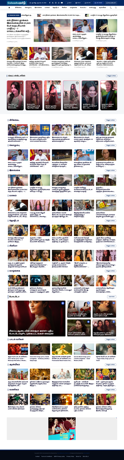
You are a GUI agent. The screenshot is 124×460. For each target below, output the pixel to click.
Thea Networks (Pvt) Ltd (63, 453)
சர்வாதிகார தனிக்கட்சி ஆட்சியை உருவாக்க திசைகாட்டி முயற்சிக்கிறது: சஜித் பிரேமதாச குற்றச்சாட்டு (82, 166)
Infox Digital (86, 453)
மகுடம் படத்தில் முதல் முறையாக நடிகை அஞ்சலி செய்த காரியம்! (17, 265)
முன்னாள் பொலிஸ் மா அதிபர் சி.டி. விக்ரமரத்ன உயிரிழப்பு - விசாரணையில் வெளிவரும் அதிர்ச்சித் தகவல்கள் (105, 167)
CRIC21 (79, 3)
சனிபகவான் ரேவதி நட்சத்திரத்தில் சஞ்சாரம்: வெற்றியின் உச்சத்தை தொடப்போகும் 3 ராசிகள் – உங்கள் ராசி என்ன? (84, 242)
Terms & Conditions (46, 456)
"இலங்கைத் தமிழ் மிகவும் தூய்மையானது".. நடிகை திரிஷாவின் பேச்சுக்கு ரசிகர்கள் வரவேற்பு (106, 267)
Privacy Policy (70, 456)
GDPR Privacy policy (59, 456)
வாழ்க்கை (73, 8)
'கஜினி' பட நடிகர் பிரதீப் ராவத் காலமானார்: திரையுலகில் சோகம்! (61, 265)
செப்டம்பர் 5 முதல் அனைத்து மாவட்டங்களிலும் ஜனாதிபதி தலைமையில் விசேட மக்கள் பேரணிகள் (83, 38)
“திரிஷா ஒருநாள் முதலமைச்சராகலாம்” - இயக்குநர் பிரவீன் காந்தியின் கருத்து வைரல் (39, 267)
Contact (37, 456)
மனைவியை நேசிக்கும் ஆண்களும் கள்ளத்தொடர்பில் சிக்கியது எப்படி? (105, 291)
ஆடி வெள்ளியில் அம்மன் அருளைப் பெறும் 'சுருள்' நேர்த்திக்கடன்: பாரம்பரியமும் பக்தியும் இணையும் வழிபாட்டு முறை (18, 386)
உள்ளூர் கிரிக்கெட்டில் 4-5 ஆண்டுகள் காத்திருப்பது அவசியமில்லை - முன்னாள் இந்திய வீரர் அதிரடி (18, 141)
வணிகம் (14, 389)
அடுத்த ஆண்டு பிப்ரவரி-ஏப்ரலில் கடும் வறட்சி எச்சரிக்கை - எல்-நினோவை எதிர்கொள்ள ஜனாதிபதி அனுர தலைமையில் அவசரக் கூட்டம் (39, 66)
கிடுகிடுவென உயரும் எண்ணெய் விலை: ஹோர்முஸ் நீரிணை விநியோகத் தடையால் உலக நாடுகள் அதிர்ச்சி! (61, 411)
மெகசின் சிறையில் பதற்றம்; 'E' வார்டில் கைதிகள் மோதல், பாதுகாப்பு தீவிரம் (59, 165)
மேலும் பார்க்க (111, 76)
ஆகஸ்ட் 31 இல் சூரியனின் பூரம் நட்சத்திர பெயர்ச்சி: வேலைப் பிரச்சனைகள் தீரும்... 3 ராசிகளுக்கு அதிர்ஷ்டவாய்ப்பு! (106, 65)
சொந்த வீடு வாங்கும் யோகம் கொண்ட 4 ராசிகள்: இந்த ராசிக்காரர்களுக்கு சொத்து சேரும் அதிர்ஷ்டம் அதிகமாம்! (17, 64)
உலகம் (47, 8)
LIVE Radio (99, 3)
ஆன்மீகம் (102, 8)
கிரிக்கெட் (18, 8)
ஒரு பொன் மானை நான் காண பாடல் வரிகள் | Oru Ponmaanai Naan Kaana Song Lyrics (61, 359)
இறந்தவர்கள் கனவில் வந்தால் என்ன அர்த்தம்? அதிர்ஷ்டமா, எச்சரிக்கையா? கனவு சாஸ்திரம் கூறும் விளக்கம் (62, 385)
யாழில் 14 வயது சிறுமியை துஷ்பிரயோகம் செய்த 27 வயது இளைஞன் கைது (106, 36)
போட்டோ (83, 8)
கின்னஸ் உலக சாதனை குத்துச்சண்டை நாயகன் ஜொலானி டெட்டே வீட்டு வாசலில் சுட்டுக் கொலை (82, 64)
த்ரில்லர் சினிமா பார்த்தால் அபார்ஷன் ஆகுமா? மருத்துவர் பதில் (39, 290)
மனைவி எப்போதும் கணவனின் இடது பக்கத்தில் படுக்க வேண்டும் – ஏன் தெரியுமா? (81, 292)
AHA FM (88, 3)
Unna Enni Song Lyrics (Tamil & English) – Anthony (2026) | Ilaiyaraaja (39, 359)
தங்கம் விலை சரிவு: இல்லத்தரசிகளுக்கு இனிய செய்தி (104, 409)
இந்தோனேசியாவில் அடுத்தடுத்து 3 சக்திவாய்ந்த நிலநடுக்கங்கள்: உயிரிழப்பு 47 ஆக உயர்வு (83, 216)
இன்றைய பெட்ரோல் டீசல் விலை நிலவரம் (16, 408)
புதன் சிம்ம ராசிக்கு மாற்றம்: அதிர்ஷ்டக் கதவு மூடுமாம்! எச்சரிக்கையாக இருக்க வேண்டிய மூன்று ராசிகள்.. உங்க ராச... (106, 242)
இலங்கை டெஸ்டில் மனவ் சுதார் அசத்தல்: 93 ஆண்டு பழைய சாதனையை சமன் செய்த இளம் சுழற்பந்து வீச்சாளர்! (84, 141)
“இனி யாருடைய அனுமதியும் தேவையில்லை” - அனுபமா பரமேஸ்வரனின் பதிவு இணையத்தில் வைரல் (83, 268)
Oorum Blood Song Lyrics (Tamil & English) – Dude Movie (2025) (82, 359)
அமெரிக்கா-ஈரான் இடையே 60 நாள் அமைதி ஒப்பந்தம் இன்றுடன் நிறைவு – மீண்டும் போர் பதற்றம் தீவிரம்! (62, 216)
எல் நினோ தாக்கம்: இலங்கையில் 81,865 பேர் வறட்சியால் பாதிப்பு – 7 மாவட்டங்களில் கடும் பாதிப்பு (19, 27)
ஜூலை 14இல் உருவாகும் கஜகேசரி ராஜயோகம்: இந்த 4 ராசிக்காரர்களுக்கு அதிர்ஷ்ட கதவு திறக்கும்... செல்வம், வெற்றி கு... (39, 386)
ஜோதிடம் (56, 8)
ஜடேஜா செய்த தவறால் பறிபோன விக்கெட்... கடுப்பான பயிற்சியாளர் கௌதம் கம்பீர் (105, 140)
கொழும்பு (28, 8)
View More (112, 296)
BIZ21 (70, 3)
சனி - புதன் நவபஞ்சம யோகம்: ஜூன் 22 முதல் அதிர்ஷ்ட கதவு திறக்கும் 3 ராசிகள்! (106, 385)
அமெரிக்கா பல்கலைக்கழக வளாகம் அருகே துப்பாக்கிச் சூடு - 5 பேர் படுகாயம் (106, 216)
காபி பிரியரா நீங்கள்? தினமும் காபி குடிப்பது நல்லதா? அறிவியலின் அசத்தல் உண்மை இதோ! (18, 291)
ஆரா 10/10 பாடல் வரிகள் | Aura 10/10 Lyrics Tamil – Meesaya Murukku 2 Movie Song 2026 (17, 359)
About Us (78, 456)
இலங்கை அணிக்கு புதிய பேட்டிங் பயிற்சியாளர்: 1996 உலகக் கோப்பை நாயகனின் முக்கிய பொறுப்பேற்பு (40, 141)
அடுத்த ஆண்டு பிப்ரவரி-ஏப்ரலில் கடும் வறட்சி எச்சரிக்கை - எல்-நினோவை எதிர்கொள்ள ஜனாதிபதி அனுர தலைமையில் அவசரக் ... (39, 167)
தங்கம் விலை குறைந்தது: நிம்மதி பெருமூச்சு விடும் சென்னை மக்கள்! (37, 410)
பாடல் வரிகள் (16, 339)
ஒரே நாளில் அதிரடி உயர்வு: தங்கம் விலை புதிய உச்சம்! (82, 409)
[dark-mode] (111, 7)
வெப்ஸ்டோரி (112, 3)
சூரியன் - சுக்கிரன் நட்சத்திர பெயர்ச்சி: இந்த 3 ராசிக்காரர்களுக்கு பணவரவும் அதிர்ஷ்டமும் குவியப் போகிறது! (84, 385)
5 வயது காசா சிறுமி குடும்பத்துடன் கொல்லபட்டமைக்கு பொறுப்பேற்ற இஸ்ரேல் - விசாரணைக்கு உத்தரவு (39, 216)
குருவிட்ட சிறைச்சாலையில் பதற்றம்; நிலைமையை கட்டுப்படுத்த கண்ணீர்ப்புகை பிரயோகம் (105, 192)
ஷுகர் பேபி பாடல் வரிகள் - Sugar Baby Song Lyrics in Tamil (105, 359)
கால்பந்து (92, 8)
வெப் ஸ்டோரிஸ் (16, 75)
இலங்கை (38, 8)
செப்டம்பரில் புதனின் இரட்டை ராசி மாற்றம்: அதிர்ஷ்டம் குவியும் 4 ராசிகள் (60, 241)
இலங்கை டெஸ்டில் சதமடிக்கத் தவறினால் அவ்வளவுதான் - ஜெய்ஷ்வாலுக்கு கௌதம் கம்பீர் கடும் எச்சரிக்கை (61, 142)
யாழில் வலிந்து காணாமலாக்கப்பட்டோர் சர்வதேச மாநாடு (83, 190)
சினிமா (64, 8)
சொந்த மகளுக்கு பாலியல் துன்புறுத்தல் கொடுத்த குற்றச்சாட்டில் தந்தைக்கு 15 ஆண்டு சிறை (61, 64)
